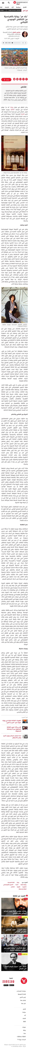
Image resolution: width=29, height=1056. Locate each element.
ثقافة (15, 895)
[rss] (3, 981)
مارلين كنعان (16, 32)
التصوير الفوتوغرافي (8, 884)
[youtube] (8, 981)
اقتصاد (7, 7)
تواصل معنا (23, 1000)
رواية (12, 107)
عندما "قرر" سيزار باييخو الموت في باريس (15, 968)
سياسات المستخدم (21, 991)
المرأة (16, 884)
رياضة (24, 1030)
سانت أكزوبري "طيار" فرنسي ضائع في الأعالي (16, 931)
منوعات (24, 1027)
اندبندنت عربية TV (21, 1040)
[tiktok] (4, 981)
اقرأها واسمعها (22, 889)
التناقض (13, 887)
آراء (13, 7)
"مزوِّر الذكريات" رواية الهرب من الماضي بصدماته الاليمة (15, 949)
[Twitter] (11, 981)
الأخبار (25, 7)
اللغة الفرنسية (11, 882)
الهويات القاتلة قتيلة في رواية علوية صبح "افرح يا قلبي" (11, 721)
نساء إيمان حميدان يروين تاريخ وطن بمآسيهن (12, 737)
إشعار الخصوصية (22, 994)
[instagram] (10, 981)
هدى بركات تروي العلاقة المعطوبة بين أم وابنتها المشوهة (14, 729)
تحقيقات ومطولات (21, 1036)
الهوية (18, 887)
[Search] (8, 3)
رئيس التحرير (23, 997)
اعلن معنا (23, 1003)
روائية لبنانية (23, 884)
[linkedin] (6, 981)
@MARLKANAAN (14, 36)
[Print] (14, 79)
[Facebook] (13, 981)
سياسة (18, 7)
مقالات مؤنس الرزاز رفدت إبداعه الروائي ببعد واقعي (15, 912)
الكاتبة (12, 109)
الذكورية (24, 887)
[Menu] (3, 3)
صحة (25, 1033)
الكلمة (23, 114)
